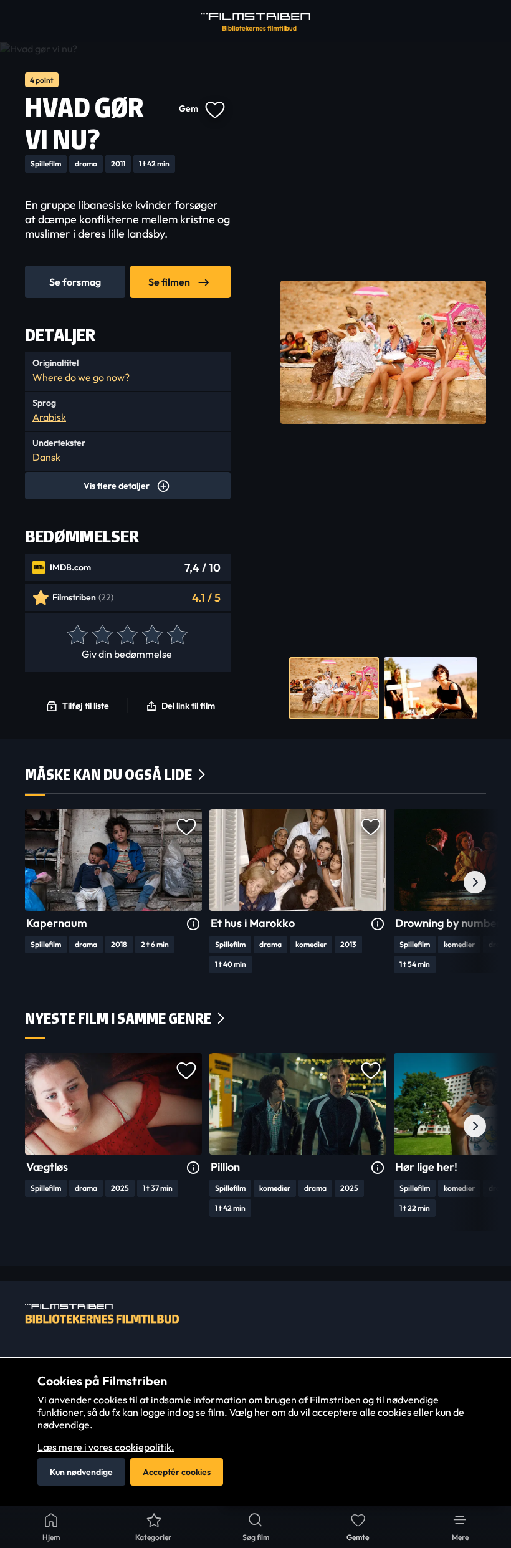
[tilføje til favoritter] (214, 108)
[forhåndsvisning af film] (334, 688)
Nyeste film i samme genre (118, 1018)
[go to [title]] (113, 860)
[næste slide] (475, 882)
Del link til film (188, 705)
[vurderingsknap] (77, 635)
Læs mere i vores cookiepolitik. (105, 1447)
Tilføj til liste (85, 705)
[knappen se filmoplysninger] (193, 924)
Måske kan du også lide (108, 774)
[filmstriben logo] (255, 22)
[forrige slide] (36, 882)
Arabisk (49, 417)
